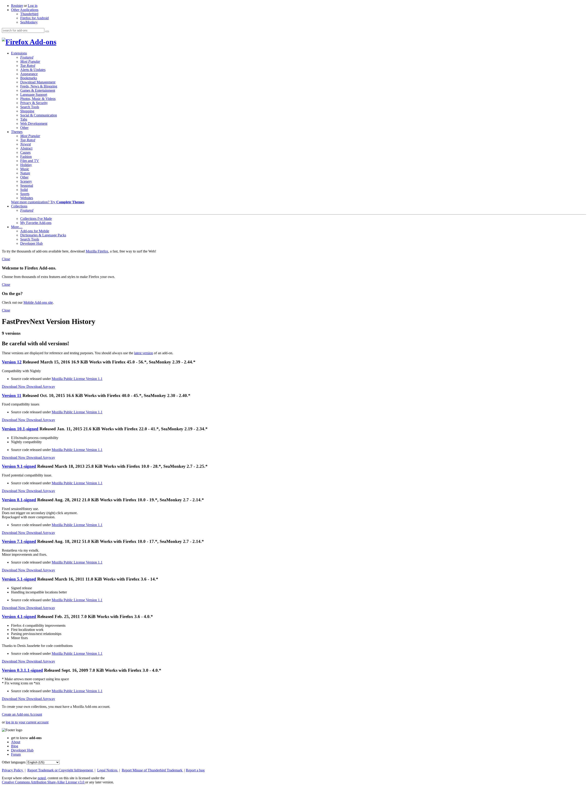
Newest (25, 144)
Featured (26, 57)
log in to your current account (27, 722)
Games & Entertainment (37, 90)
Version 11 (11, 395)
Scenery (26, 181)
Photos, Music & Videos (38, 99)
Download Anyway (40, 386)
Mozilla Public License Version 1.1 (77, 379)
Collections (19, 206)
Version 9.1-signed (19, 466)
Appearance (29, 74)
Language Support (33, 94)
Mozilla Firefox (97, 251)
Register (17, 6)
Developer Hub (31, 243)
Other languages (13, 762)
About (15, 742)
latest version (143, 353)
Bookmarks (28, 78)
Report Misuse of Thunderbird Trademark (152, 770)
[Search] (47, 31)
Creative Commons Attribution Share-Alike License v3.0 (43, 782)
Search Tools (29, 107)
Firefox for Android (34, 18)
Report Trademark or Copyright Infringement (60, 770)
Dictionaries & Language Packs (43, 235)
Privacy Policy (13, 770)
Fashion (26, 157)
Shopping (27, 111)
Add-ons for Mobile (34, 231)
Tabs (23, 119)
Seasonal (26, 185)
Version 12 (12, 362)
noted (42, 778)
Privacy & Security (34, 103)
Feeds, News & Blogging (38, 86)
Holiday (26, 165)
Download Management (37, 82)
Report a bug (195, 770)
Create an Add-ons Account (22, 714)
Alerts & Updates (32, 70)
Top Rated (27, 66)
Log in (32, 6)
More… (17, 227)
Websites (26, 198)
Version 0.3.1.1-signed (22, 670)
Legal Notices (107, 770)
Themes (17, 132)
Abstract (26, 148)
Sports (24, 194)
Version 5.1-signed (19, 579)
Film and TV (29, 161)
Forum (16, 754)
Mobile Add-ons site (38, 302)
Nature (25, 173)
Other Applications (24, 10)
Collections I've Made (36, 219)
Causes (25, 152)
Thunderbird (29, 14)
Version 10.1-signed (20, 428)
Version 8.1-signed (19, 499)
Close (6, 259)
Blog (14, 746)
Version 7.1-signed (19, 541)
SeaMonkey (29, 22)
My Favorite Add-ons (35, 223)
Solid (24, 190)
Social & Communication (38, 115)
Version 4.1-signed (19, 616)
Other (24, 128)
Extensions (19, 53)
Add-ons (42, 42)
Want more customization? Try (47, 202)
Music (24, 169)
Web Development (33, 123)
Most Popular (30, 61)
